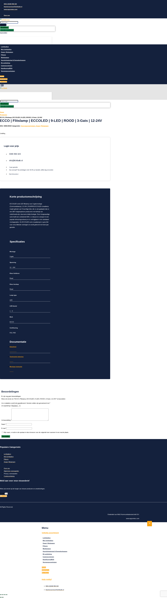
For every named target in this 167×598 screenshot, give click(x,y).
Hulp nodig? (47, 579)
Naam (3, 424)
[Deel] (4, 594)
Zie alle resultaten (7, 30)
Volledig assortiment (50, 533)
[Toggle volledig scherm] (2, 594)
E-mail (3, 428)
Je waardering (6, 406)
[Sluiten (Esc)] (6, 594)
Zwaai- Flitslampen (42, 126)
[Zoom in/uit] (1, 594)
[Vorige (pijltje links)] (1, 597)
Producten (3, 115)
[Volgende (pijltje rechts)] (2, 597)
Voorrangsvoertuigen (28, 126)
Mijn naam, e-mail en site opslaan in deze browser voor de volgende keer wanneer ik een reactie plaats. (36, 432)
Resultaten (4, 27)
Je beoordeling (6, 420)
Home (2, 112)
